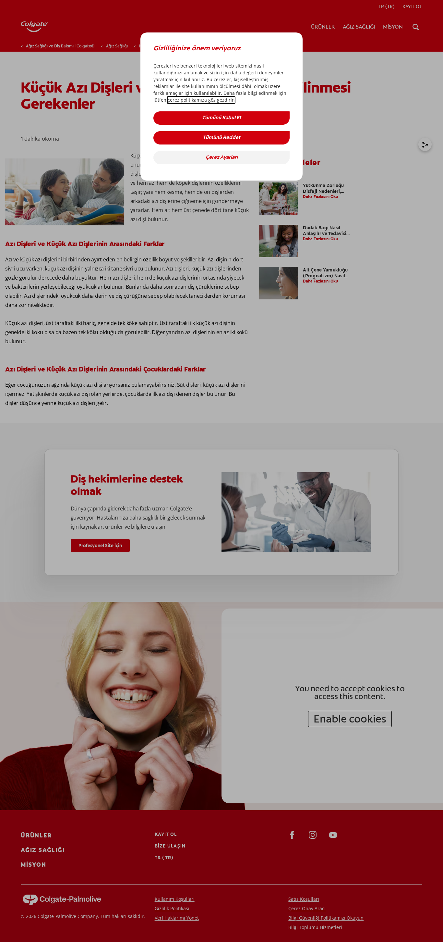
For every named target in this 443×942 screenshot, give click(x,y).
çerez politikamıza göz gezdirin (201, 100)
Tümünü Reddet (221, 137)
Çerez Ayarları (222, 157)
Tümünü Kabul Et (221, 118)
